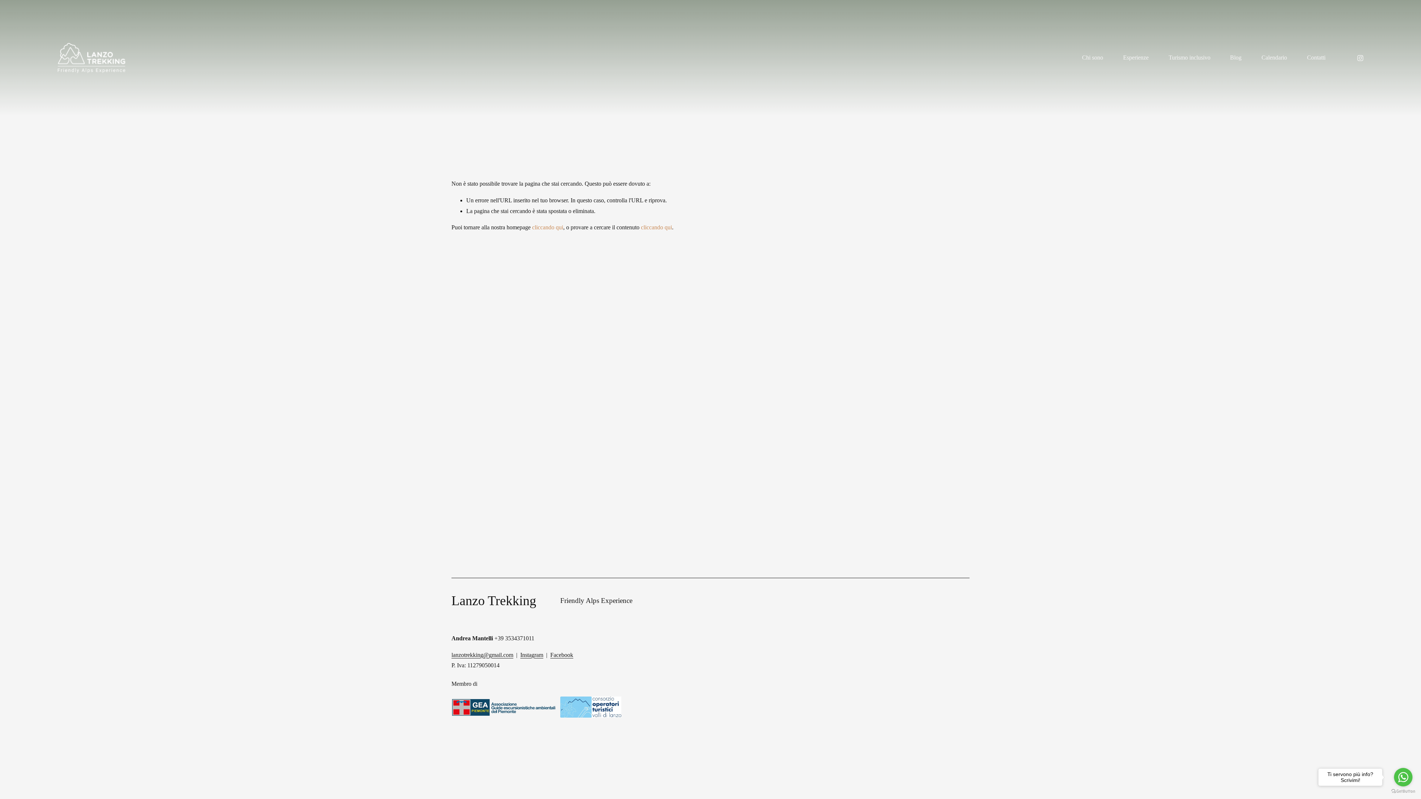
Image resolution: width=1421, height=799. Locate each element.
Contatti (1316, 57)
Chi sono (1092, 57)
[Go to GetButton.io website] (1403, 791)
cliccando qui (547, 227)
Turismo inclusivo (1189, 57)
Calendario (1274, 57)
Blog (1236, 57)
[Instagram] (1360, 58)
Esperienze (1136, 57)
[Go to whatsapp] (1403, 777)
